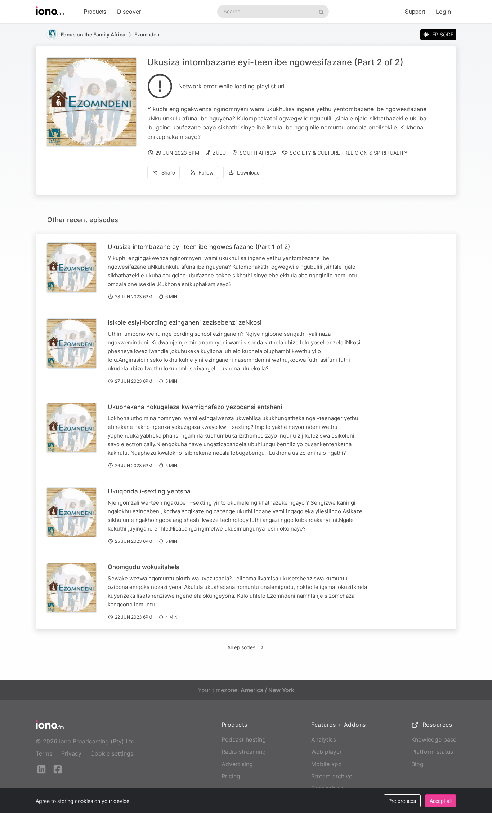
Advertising (237, 764)
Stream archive (331, 776)
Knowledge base (433, 739)
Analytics (323, 739)
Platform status (432, 751)
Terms (44, 753)
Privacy (71, 753)
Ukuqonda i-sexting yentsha (149, 491)
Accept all (441, 800)
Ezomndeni (147, 34)
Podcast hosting (244, 739)
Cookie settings (111, 753)
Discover (129, 11)
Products (95, 11)
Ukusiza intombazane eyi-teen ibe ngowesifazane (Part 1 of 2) (199, 246)
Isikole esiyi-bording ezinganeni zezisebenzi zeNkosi (184, 322)
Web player (326, 751)
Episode (442, 34)
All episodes (241, 647)
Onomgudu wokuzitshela (144, 567)
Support (415, 11)
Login (443, 11)
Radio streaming (244, 751)
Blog (417, 764)
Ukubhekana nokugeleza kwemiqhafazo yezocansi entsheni (195, 406)
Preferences (402, 800)
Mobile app (326, 764)
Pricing (231, 776)
